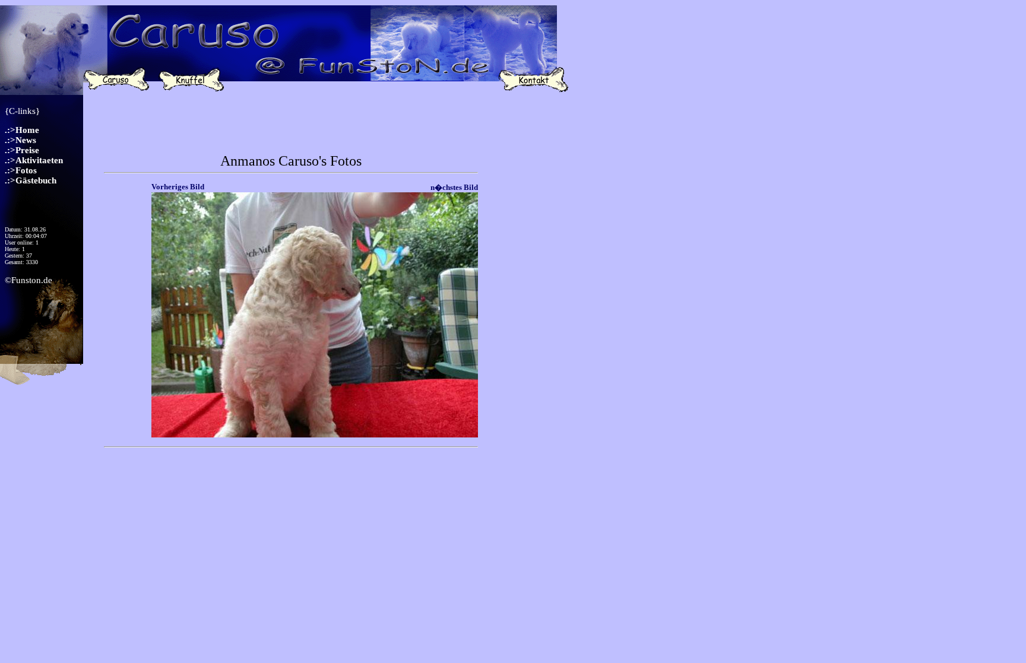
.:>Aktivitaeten (34, 160)
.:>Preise (22, 150)
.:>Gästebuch (30, 180)
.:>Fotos (21, 170)
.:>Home (22, 130)
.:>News (20, 140)
